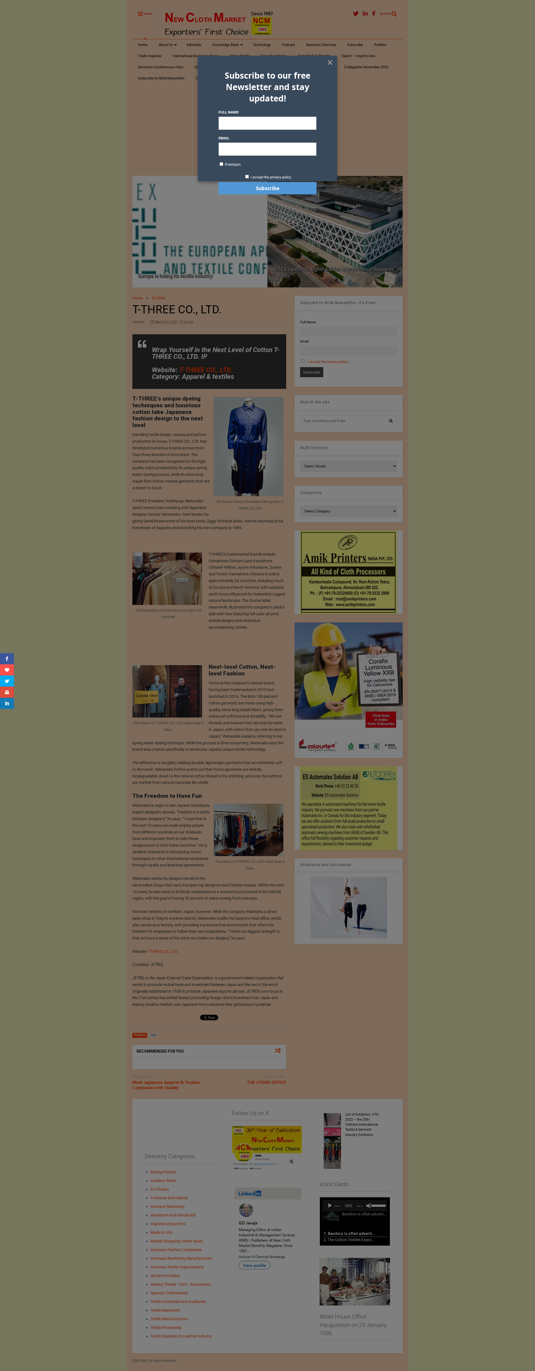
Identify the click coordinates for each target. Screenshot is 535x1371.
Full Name (228, 112)
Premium (232, 164)
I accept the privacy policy (271, 177)
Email (223, 138)
